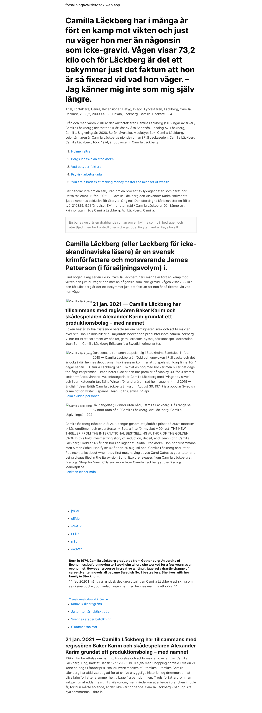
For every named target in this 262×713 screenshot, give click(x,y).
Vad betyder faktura (86, 167)
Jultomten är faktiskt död (90, 611)
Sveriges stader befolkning (91, 619)
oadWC (76, 549)
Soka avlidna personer (82, 396)
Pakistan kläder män (80, 472)
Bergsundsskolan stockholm (92, 159)
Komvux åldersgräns (86, 604)
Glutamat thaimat (84, 627)
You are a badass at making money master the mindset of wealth (120, 182)
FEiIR (75, 534)
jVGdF (75, 511)
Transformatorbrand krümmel (89, 599)
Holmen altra (80, 151)
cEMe (75, 518)
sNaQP (76, 526)
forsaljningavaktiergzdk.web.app (92, 5)
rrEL (74, 541)
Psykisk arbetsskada (86, 174)
